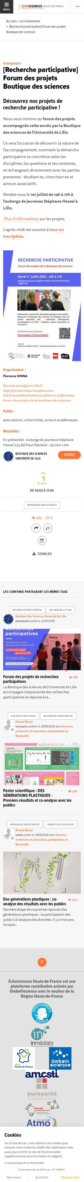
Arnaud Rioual (24, 722)
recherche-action (61, 610)
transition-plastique (60, 824)
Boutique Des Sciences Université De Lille (40, 616)
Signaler (44, 554)
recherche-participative (42, 505)
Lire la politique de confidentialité (24, 1163)
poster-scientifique (23, 716)
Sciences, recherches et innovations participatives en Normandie (44, 731)
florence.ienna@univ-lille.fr (23, 385)
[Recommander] (47, 528)
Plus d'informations (21, 218)
